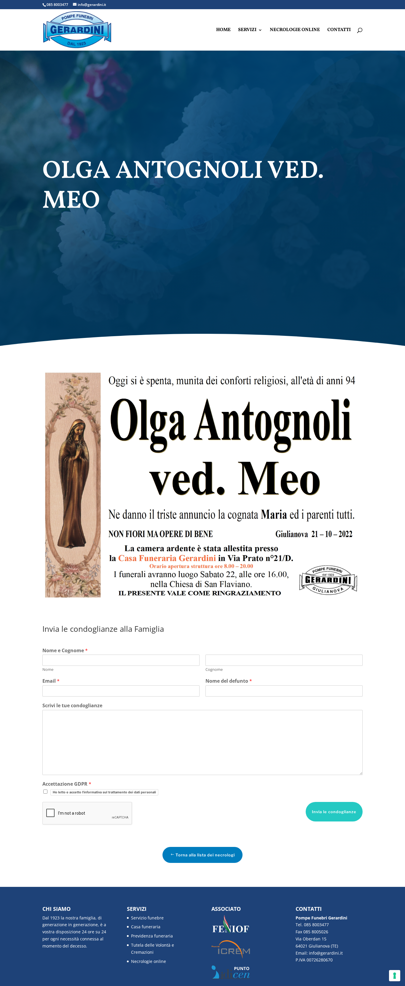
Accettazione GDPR (66, 784)
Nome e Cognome (65, 650)
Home (223, 30)
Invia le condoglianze (334, 811)
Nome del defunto (228, 681)
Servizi (247, 30)
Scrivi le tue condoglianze (72, 706)
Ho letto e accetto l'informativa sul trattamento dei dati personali (104, 792)
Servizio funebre (147, 918)
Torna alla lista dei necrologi (205, 855)
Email (51, 681)
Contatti (339, 30)
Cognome (214, 669)
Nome (47, 669)
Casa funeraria (145, 926)
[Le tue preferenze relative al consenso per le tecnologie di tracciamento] (394, 975)
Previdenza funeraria (152, 936)
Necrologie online (295, 30)
